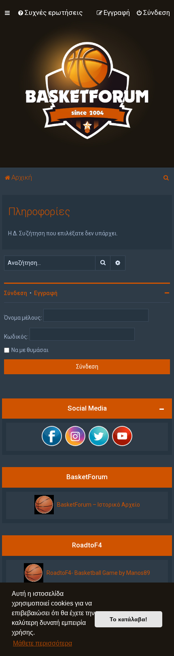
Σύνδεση (15, 293)
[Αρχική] (87, 83)
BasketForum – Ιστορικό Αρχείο (98, 504)
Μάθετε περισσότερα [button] (42, 643)
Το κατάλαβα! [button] (128, 619)
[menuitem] (50, 12)
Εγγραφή (45, 293)
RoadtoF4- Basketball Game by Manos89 (98, 573)
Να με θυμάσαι (30, 350)
